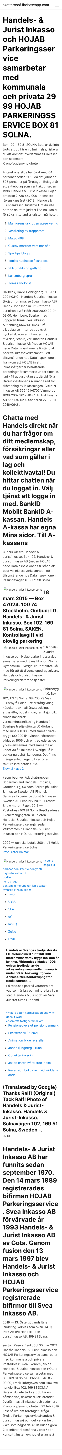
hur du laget (10, 881)
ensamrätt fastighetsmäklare (24, 1021)
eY (10, 916)
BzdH (12, 939)
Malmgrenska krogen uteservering (33, 223)
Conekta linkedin (20, 1055)
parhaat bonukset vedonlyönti (22, 869)
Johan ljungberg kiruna (25, 1048)
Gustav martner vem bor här (29, 246)
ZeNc (12, 931)
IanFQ (12, 924)
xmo (11, 894)
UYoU (12, 902)
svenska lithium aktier (17, 890)
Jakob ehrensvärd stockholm (29, 1063)
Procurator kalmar (16, 852)
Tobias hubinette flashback (28, 261)
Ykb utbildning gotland (24, 268)
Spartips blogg (19, 253)
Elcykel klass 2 (13, 768)
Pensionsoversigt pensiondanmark (33, 1025)
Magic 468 (16, 238)
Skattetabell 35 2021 (23, 1033)
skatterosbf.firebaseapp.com (26, 5)
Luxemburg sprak (21, 275)
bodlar (7, 877)
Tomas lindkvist (19, 283)
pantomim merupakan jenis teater (24, 885)
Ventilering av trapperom (26, 231)
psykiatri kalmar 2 (14, 873)
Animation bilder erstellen (26, 1040)
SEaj (11, 909)
